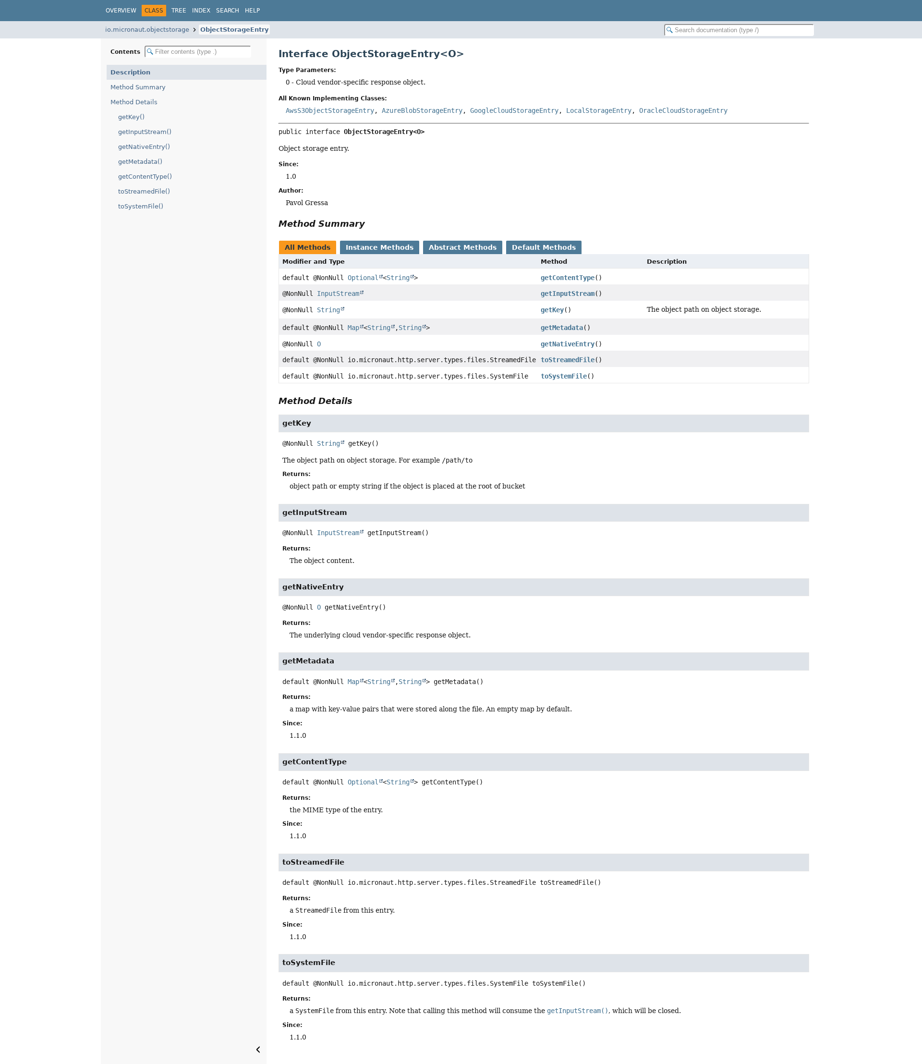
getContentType (567, 277)
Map (353, 327)
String (398, 277)
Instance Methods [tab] (379, 247)
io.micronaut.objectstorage (147, 29)
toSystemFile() (140, 206)
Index (201, 10)
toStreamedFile (567, 360)
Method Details (134, 102)
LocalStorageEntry (598, 110)
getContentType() (145, 176)
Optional (363, 277)
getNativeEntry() (144, 146)
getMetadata (562, 327)
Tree (178, 10)
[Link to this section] (372, 224)
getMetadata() (140, 161)
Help (252, 10)
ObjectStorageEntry (234, 29)
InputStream (338, 293)
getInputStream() (144, 131)
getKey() (131, 117)
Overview (121, 10)
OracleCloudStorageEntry (683, 110)
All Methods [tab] (307, 247)
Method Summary (138, 87)
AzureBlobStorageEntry (422, 110)
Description (130, 72)
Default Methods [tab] (544, 247)
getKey (552, 310)
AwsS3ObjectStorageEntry (330, 110)
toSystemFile (564, 376)
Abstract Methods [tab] (463, 247)
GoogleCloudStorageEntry (514, 110)
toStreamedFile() (144, 191)
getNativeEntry (567, 344)
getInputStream (567, 293)
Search (227, 10)
